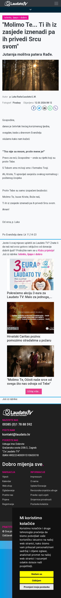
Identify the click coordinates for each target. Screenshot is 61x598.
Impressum (36, 476)
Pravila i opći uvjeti (39, 495)
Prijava (5, 499)
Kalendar (6, 481)
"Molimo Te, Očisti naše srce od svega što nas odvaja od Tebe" (29, 382)
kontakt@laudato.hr (16, 434)
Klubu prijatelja (46, 250)
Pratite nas (7, 495)
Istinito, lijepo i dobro (15, 17)
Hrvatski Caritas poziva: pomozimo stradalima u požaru (29, 338)
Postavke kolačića (39, 504)
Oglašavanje (8, 490)
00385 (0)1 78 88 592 (17, 424)
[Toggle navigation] (56, 3)
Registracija (8, 504)
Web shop (7, 486)
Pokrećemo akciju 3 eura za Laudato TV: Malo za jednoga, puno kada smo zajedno (28, 297)
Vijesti (5, 476)
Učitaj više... (33, 391)
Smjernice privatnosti (40, 499)
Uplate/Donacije (38, 486)
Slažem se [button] (36, 574)
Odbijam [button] (36, 580)
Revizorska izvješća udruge (43, 490)
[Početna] (17, 3)
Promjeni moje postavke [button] (37, 587)
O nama (34, 481)
